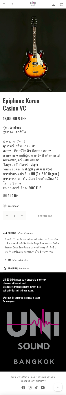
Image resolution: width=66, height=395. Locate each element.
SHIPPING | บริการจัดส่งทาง (20, 233)
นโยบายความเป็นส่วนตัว (43, 376)
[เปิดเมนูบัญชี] (54, 4)
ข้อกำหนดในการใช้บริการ (33, 380)
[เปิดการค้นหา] (12, 4)
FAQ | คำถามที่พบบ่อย (18, 260)
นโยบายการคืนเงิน (20, 376)
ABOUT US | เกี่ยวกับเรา (18, 268)
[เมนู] (4, 4)
